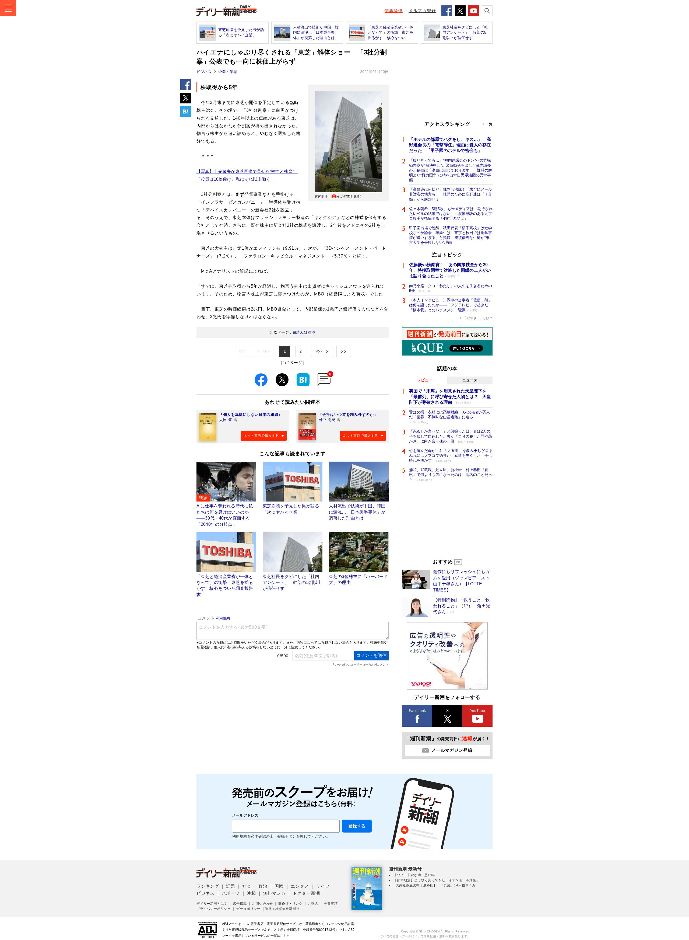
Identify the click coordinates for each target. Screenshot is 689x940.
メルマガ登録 (422, 10)
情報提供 (394, 10)
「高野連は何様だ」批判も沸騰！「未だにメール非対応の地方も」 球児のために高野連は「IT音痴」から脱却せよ (450, 194)
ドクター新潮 (306, 893)
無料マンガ (274, 893)
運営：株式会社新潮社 (282, 909)
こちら (285, 936)
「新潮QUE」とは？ (478, 318)
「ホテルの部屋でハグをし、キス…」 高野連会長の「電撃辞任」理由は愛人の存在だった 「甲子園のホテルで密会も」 (450, 145)
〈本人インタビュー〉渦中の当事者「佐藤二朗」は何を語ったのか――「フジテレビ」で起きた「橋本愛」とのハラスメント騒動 (450, 305)
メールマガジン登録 (451, 750)
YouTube (477, 710)
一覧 (489, 124)
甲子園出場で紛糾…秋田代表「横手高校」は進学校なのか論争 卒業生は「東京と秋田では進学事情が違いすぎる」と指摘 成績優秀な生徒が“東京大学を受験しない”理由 (450, 235)
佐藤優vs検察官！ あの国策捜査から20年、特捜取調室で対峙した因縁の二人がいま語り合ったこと (450, 270)
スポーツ (231, 893)
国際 (279, 886)
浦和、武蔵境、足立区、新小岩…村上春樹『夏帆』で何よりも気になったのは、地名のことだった (450, 475)
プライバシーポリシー (213, 909)
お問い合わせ (262, 904)
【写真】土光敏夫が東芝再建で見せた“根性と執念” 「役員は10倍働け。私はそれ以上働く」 (247, 175)
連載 (251, 893)
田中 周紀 (327, 419)
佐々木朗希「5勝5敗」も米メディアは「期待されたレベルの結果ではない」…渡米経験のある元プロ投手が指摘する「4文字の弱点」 (451, 214)
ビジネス (204, 71)
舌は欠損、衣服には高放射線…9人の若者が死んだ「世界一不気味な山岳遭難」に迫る (449, 417)
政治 (263, 886)
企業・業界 (227, 71)
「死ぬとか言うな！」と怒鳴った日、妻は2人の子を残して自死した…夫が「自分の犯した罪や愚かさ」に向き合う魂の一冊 (450, 436)
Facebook (417, 710)
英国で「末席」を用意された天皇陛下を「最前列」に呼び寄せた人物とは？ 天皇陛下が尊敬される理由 (450, 397)
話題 (230, 886)
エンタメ (300, 886)
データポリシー (248, 909)
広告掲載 (240, 904)
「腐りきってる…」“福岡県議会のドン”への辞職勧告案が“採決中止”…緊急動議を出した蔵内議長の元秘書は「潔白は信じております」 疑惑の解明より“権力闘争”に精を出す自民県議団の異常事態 (450, 170)
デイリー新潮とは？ (211, 904)
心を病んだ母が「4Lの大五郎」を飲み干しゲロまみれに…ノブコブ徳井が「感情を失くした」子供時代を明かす (451, 455)
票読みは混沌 (294, 332)
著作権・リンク (290, 904)
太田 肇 (225, 419)
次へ (319, 351)
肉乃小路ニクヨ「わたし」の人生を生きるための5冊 (450, 288)
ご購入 (313, 904)
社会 (246, 886)
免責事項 (331, 904)
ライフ (322, 886)
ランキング (207, 886)
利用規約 (239, 836)
